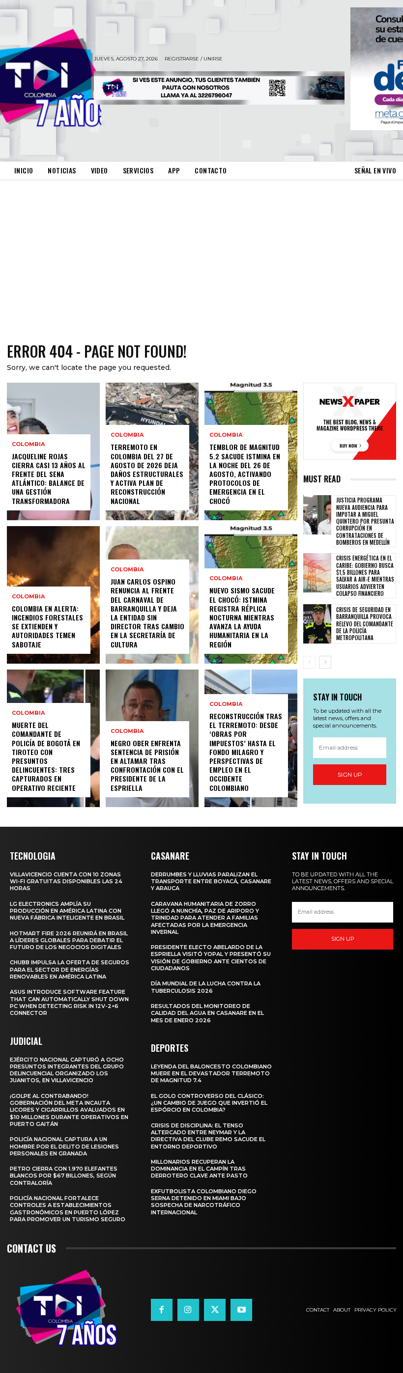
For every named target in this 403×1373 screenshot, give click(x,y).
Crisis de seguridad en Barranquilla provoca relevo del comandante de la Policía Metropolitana (364, 624)
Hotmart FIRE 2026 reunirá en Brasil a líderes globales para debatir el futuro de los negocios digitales (69, 940)
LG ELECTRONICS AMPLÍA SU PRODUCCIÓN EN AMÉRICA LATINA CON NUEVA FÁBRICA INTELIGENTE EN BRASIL (67, 911)
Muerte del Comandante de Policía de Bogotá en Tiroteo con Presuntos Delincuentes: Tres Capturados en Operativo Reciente (46, 756)
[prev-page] (309, 662)
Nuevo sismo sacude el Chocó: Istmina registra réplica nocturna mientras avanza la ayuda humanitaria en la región (242, 617)
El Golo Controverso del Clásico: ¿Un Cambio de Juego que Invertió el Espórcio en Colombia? (209, 1103)
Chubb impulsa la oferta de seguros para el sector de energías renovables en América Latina (69, 969)
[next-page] (325, 662)
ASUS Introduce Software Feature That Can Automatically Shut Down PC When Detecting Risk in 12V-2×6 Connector (69, 1002)
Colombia (28, 444)
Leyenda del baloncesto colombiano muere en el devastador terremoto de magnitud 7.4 (211, 1073)
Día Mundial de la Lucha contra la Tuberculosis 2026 (205, 987)
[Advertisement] (201, 254)
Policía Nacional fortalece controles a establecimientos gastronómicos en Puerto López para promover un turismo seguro (67, 1209)
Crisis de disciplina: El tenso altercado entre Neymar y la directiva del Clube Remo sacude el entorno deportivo (208, 1136)
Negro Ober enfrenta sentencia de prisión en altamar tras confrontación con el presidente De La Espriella (147, 765)
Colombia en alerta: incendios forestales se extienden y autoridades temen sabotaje (47, 626)
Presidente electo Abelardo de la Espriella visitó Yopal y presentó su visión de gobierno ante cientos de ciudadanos (211, 958)
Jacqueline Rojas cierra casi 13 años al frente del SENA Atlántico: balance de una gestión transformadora (49, 478)
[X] (215, 1309)
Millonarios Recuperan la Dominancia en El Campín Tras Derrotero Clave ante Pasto (199, 1168)
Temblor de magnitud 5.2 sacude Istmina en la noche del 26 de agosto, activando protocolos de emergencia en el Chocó (244, 473)
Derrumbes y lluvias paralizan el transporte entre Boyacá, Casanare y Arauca (211, 881)
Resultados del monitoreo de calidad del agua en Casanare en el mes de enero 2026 (207, 1013)
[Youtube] (241, 1309)
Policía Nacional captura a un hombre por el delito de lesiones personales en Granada (64, 1146)
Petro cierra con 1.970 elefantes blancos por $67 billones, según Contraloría (63, 1175)
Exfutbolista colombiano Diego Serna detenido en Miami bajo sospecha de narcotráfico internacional (204, 1202)
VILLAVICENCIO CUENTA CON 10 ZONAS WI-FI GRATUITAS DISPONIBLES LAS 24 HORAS (66, 881)
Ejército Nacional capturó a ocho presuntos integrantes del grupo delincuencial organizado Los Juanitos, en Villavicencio (67, 1070)
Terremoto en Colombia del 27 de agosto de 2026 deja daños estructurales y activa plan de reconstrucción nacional (147, 473)
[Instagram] (188, 1309)
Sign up (350, 774)
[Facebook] (162, 1309)
